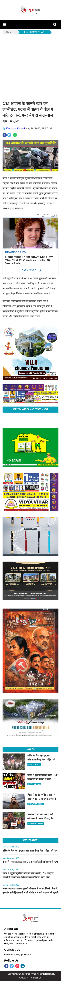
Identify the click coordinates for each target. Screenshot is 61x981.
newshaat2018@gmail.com (17, 954)
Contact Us (12, 949)
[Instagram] (17, 966)
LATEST (30, 749)
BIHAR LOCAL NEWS (34, 32)
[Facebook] (6, 966)
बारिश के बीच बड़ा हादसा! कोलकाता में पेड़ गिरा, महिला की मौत (30, 850)
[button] (4, 24)
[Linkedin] (23, 966)
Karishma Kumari (15, 128)
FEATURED (30, 840)
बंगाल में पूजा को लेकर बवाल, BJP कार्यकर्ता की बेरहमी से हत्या (30, 861)
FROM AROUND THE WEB (30, 409)
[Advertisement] (30, 67)
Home (9, 32)
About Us (11, 928)
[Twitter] (12, 966)
